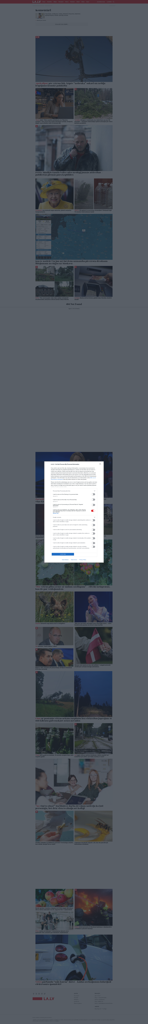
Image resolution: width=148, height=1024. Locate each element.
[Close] (100, 464)
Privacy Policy (82, 559)
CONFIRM (63, 554)
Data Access (74, 559)
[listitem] (74, 491)
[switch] (93, 494)
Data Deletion (65, 559)
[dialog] (74, 512)
